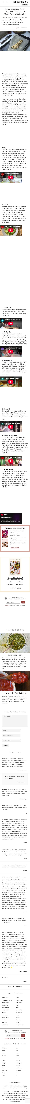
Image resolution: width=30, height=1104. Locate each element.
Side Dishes (19, 1002)
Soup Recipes (5, 1002)
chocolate (18, 1070)
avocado (4, 1048)
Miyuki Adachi (20, 115)
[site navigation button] (3, 2)
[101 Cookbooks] (20, 2)
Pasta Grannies (14, 101)
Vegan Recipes (19, 1000)
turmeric (18, 1058)
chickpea (4, 1070)
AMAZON (10, 581)
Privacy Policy (13, 1088)
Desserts (18, 1017)
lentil (17, 1053)
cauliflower (18, 1068)
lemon (4, 1053)
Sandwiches (5, 1005)
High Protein (19, 1012)
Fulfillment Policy (23, 1088)
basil (3, 1065)
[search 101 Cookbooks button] (6, 2)
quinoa (4, 1055)
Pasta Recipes (5, 1007)
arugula (4, 1063)
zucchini (18, 1060)
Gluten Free (5, 1015)
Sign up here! (15, 547)
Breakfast (4, 1022)
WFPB (17, 997)
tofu (3, 1075)
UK (20, 588)
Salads (17, 1005)
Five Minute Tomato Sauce (15, 693)
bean (3, 1068)
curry (3, 1072)
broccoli (18, 1065)
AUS (17, 588)
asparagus (18, 1063)
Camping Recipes (20, 1025)
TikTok (17, 605)
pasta (17, 1055)
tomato (4, 1058)
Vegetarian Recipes (7, 1000)
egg (17, 1048)
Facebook (22, 605)
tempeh (18, 1072)
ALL (17, 1075)
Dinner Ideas (5, 1017)
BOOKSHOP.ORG (19, 584)
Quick (17, 1007)
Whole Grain (5, 997)
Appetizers (5, 1025)
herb (3, 1050)
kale (17, 1050)
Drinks (17, 1015)
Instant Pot (18, 1010)
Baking (17, 1022)
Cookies (4, 1020)
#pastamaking (7, 115)
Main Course (5, 1010)
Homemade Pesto (14, 655)
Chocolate (18, 1020)
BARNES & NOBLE (10, 584)
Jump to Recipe (22, 27)
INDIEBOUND (19, 581)
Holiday (4, 1012)
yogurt (4, 1060)
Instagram (12, 605)
